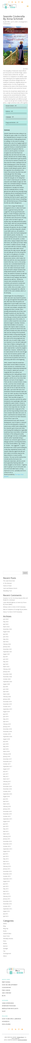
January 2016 (6, 809)
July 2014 (5, 854)
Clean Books (6, 987)
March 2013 (6, 894)
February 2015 (7, 836)
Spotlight (5, 948)
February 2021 (7, 669)
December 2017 (7, 759)
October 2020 (6, 679)
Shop (3, 1011)
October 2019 (6, 706)
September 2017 (7, 766)
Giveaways (5, 1021)
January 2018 (6, 756)
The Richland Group (22, 1039)
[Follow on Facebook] (9, 2)
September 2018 (7, 736)
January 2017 (6, 784)
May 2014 (5, 859)
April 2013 (5, 891)
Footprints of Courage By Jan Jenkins (17, 609)
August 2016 (6, 796)
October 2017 (6, 764)
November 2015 (7, 814)
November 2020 (7, 676)
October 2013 (6, 876)
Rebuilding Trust (7, 591)
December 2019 (7, 701)
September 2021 (7, 651)
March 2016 (6, 804)
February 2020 (7, 696)
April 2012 (5, 916)
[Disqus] (15, 502)
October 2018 (6, 734)
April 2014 (5, 861)
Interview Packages (9, 1005)
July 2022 (5, 634)
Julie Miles (7, 22)
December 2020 (7, 674)
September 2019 (7, 709)
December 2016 (7, 786)
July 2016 (5, 799)
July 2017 (5, 771)
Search (25, 573)
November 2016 (7, 789)
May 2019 (5, 719)
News (4, 941)
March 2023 (6, 626)
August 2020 (6, 684)
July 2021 (5, 656)
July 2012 (5, 914)
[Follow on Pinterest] (19, 2)
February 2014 (7, 866)
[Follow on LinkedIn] (15, 2)
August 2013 (6, 881)
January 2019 (6, 726)
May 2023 (5, 621)
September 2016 (7, 794)
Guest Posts (6, 936)
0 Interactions (6, 23)
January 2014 (6, 869)
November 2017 (7, 761)
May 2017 (5, 776)
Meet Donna (6, 982)
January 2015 (6, 839)
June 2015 (5, 826)
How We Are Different (9, 984)
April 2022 (5, 641)
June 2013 (5, 886)
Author (5, 923)
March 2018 (6, 751)
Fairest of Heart (7, 586)
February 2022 (7, 644)
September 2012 (7, 909)
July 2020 (5, 686)
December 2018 (7, 729)
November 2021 (7, 649)
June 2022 (5, 636)
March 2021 (6, 666)
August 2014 (6, 851)
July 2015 (5, 824)
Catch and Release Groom (10, 588)
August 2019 (6, 711)
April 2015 (5, 831)
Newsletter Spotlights (10, 1008)
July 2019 (5, 714)
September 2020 (7, 681)
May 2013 (5, 889)
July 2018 (5, 741)
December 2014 (7, 841)
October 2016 (6, 791)
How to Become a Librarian (11, 1018)
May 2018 (5, 746)
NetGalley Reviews (8, 938)
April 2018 (5, 749)
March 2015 (6, 834)
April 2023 (5, 624)
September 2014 (7, 849)
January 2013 (6, 899)
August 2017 (6, 769)
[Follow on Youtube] (22, 2)
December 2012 (7, 901)
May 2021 (5, 661)
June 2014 (5, 856)
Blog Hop (5, 928)
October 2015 (6, 816)
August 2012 (6, 911)
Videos (5, 956)
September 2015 (7, 819)
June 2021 (5, 659)
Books (5, 931)
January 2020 (6, 699)
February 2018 (7, 754)
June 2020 (5, 689)
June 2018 (5, 744)
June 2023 (5, 619)
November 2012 (7, 904)
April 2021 (5, 664)
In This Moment (7, 583)
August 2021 (6, 654)
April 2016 (5, 801)
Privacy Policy (20, 1037)
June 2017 (5, 774)
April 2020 (5, 691)
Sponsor (5, 946)
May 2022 (5, 639)
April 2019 (5, 721)
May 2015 (5, 829)
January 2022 (6, 646)
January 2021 (6, 671)
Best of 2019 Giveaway (19, 607)
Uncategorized (7, 953)
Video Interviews (8, 1003)
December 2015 (7, 811)
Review (5, 943)
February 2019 (7, 724)
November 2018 (7, 731)
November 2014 (7, 844)
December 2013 (7, 871)
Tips (4, 951)
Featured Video (7, 933)
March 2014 (6, 864)
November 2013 (7, 874)
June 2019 (5, 716)
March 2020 (6, 694)
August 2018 (6, 739)
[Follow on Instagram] (12, 2)
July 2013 (5, 884)
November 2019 (7, 704)
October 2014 (6, 846)
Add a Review (6, 993)
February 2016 (7, 806)
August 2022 (6, 631)
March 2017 (6, 779)
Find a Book (6, 990)
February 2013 (7, 896)
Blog (4, 926)
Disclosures (6, 1024)
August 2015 (6, 821)
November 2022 (7, 629)
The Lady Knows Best (9, 581)
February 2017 (7, 781)
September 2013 (7, 879)
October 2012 (6, 906)
